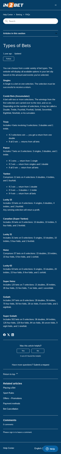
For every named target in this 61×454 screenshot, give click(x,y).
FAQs (27, 15)
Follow (8, 59)
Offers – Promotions (12, 398)
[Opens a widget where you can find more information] (50, 449)
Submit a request (41, 365)
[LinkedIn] (12, 334)
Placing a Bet (9, 387)
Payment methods (11, 403)
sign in (12, 432)
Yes (23, 351)
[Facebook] (4, 334)
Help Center (8, 15)
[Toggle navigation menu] (56, 5)
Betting (19, 15)
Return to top (9, 374)
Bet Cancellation (10, 409)
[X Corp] (8, 334)
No (38, 351)
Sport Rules (8, 393)
